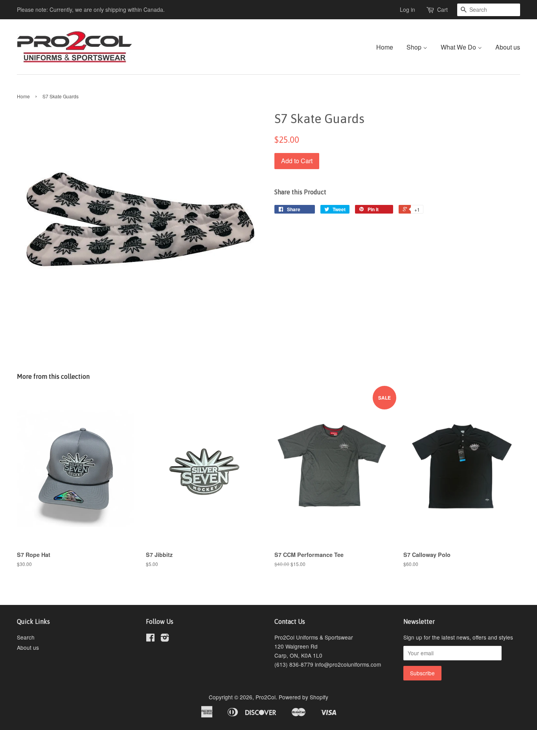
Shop (414, 47)
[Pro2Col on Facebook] (150, 639)
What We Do (459, 47)
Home (384, 47)
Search (26, 637)
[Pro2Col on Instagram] (164, 639)
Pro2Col (266, 697)
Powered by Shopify (303, 697)
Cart (442, 9)
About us (507, 47)
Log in (407, 9)
